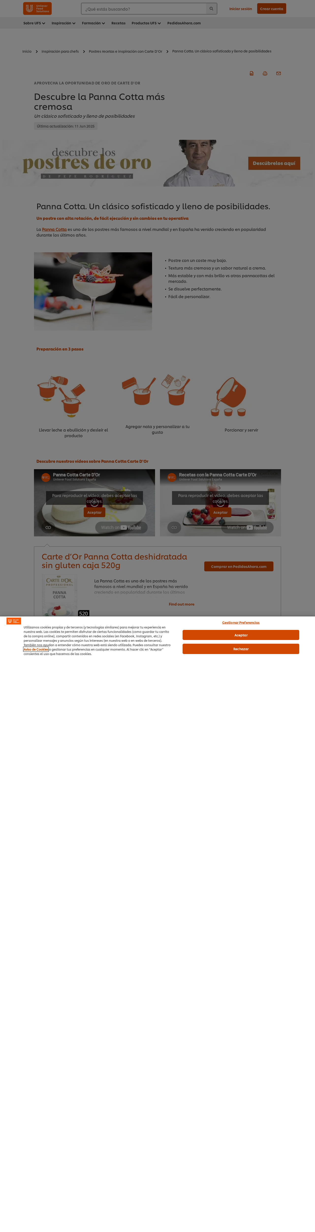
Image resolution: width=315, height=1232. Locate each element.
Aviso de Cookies (36, 649)
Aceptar (241, 634)
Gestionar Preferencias (241, 622)
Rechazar (241, 648)
